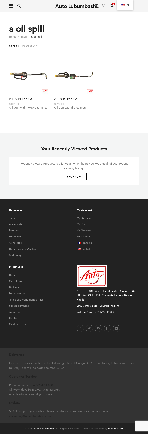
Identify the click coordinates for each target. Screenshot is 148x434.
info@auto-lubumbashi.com (102, 305)
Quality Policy (17, 324)
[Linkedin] (107, 328)
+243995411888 (104, 312)
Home (12, 275)
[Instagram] (116, 328)
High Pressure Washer (22, 249)
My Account (84, 218)
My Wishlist (84, 230)
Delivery (14, 287)
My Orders (83, 236)
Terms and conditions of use (26, 299)
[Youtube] (98, 328)
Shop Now (74, 176)
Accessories (16, 224)
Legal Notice (17, 293)
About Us (14, 312)
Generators (16, 242)
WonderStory (115, 428)
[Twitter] (89, 328)
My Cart (82, 224)
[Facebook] (80, 328)
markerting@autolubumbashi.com (30, 416)
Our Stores (15, 281)
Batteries (14, 230)
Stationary (15, 255)
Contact (14, 318)
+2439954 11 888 (41, 385)
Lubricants (15, 236)
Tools (12, 218)
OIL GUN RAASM (20, 99)
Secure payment (19, 305)
